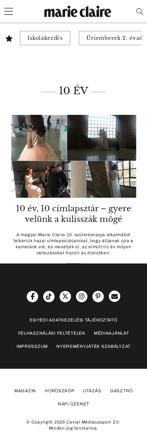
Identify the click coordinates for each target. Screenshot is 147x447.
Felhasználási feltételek (51, 333)
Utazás (92, 390)
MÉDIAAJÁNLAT (111, 333)
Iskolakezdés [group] (45, 38)
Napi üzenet (73, 403)
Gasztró (121, 390)
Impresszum (32, 346)
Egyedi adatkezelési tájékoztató (73, 320)
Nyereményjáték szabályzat (93, 346)
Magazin (25, 390)
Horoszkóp (59, 390)
